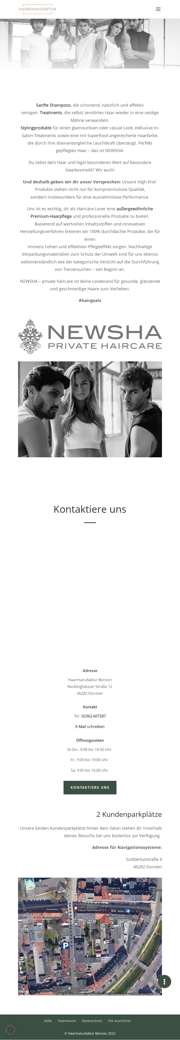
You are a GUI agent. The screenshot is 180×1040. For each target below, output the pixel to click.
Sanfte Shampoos (53, 105)
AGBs (48, 1020)
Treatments (51, 112)
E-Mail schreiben (90, 726)
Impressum (67, 1020)
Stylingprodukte (36, 128)
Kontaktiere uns (90, 787)
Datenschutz (92, 1020)
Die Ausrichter (119, 1020)
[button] (10, 1029)
